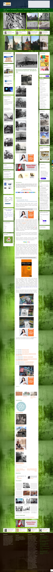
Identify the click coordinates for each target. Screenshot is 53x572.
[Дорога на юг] (19, 394)
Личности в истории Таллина (34, 33)
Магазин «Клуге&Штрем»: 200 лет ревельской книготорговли (34, 32)
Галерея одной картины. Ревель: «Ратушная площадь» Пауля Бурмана (22, 529)
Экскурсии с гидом (43, 107)
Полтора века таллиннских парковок (11, 529)
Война (41, 186)
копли (41, 204)
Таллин (41, 195)
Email (43, 167)
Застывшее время (44, 186)
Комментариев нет (25, 73)
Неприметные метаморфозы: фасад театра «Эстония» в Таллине (10, 32)
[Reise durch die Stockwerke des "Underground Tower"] (44, 129)
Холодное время (44, 198)
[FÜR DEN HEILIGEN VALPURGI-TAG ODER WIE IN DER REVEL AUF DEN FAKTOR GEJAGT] (44, 141)
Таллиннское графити (43, 104)
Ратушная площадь (43, 192)
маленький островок (45, 204)
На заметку (41, 98)
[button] (16, 192)
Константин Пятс (42, 189)
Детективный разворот (43, 83)
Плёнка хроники (42, 101)
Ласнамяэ (46, 189)
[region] (8, 71)
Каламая (47, 9)
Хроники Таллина (9, 33)
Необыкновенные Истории (43, 190)
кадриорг (46, 203)
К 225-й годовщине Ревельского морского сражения (34, 529)
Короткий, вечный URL (19, 53)
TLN (20, 73)
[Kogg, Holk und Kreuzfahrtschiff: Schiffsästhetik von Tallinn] (44, 122)
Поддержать (43, 9)
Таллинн (45, 195)
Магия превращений (14, 9)
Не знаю (42, 219)
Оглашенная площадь (27, 9)
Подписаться (43, 178)
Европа (41, 86)
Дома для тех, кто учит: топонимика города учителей (46, 529)
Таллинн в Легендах (43, 197)
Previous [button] (4, 70)
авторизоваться (32, 517)
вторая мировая (46, 199)
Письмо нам (39, 9)
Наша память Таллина (43, 100)
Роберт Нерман (46, 194)
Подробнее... (5, 217)
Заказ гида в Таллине (34, 9)
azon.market (27, 219)
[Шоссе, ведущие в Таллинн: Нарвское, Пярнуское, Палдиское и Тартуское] (33, 394)
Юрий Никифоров (42, 199)
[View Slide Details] (6, 71)
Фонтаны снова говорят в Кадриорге (23, 32)
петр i (43, 205)
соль (4, 229)
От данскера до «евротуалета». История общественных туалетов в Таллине (46, 32)
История (5, 226)
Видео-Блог (8, 9)
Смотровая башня (20, 9)
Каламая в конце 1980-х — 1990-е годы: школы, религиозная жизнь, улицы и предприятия (8, 135)
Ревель (41, 194)
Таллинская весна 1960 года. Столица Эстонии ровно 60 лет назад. (27, 201)
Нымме (43, 191)
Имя (43, 164)
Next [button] (12, 70)
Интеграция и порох (43, 89)
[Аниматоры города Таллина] (39, 4)
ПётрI (45, 191)
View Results (44, 222)
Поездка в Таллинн (42, 103)
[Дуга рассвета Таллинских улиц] (26, 394)
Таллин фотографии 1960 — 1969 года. (21, 476)
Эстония (47, 198)
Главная (5, 9)
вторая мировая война (44, 200)
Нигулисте (41, 191)
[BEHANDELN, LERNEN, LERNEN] (44, 135)
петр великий (46, 205)
